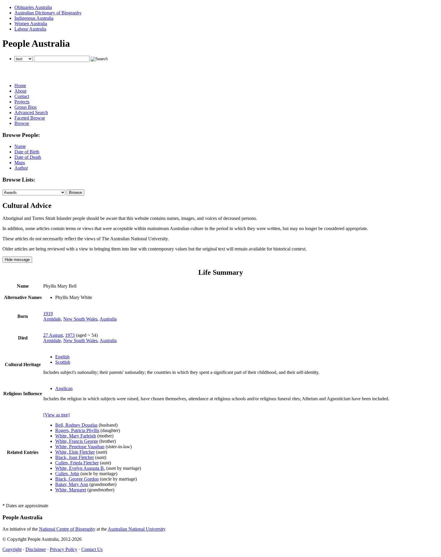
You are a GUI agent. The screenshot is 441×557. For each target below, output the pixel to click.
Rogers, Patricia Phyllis (77, 430)
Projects (21, 101)
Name (20, 146)
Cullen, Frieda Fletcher (77, 462)
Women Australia (30, 23)
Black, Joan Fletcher (74, 457)
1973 (70, 335)
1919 (48, 313)
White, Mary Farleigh (75, 435)
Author (21, 167)
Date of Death (27, 157)
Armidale (52, 318)
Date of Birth (26, 151)
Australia (108, 318)
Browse (21, 123)
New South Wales (80, 318)
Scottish (62, 362)
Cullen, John (67, 473)
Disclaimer (36, 549)
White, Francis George (76, 441)
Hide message (17, 259)
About (20, 90)
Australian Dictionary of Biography (48, 12)
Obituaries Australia (33, 7)
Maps (19, 162)
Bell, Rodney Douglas (76, 425)
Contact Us (92, 549)
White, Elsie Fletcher (75, 452)
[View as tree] (56, 414)
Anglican (64, 388)
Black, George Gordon (77, 478)
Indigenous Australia (33, 18)
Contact (21, 96)
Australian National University (137, 529)
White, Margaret (70, 489)
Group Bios (25, 107)
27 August (53, 335)
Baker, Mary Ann (71, 484)
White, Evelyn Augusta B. (80, 468)
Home (20, 85)
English (62, 356)
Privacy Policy (63, 549)
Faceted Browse (29, 117)
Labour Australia (30, 28)
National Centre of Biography (67, 529)
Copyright (12, 549)
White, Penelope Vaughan (79, 446)
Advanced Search (31, 112)
